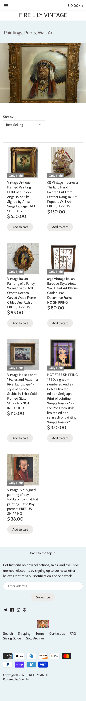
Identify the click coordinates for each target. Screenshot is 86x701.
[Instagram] (18, 609)
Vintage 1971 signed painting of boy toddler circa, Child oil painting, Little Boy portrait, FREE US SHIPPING (22, 502)
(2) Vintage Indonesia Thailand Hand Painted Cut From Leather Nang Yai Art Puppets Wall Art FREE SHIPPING (62, 194)
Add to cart (20, 227)
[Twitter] (5, 609)
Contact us (57, 633)
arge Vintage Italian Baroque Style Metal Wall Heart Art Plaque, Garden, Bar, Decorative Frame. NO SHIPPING (63, 290)
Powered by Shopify (16, 679)
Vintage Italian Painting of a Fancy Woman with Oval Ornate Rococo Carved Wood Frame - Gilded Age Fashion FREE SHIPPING (22, 293)
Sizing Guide (12, 638)
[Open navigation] (6, 6)
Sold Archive (35, 638)
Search (8, 633)
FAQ (73, 633)
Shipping (24, 633)
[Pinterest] (24, 609)
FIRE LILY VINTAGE (43, 15)
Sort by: (8, 117)
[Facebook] (12, 609)
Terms (40, 633)
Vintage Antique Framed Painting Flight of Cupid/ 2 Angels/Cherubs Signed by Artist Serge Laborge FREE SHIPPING (21, 196)
